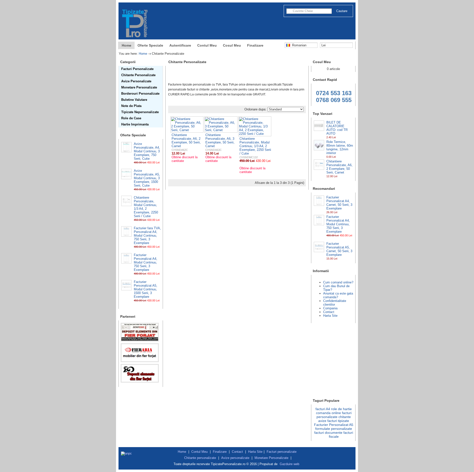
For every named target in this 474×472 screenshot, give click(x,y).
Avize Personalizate (136, 81)
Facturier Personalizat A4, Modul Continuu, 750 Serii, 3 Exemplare (145, 262)
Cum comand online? (338, 282)
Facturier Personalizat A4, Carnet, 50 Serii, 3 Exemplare (339, 202)
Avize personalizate (235, 458)
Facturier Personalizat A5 (333, 425)
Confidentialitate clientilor (334, 302)
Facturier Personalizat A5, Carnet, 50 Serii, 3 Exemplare (339, 249)
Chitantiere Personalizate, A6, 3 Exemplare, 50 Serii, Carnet (220, 140)
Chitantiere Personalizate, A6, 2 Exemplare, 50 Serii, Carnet (339, 166)
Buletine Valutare (134, 100)
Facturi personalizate (281, 452)
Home (126, 45)
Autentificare (180, 45)
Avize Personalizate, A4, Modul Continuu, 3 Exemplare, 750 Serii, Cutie (147, 151)
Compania (330, 308)
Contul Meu (207, 45)
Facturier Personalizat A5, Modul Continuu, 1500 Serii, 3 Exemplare (145, 289)
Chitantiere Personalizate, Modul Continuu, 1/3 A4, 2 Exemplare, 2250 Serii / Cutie (146, 207)
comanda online (328, 413)
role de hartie (341, 409)
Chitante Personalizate (138, 75)
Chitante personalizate (200, 458)
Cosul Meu (232, 45)
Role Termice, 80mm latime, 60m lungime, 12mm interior (339, 147)
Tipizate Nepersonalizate (140, 112)
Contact (328, 312)
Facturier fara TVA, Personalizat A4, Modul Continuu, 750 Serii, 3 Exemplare (147, 235)
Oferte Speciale (150, 45)
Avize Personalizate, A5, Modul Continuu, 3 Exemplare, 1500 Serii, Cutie (147, 178)
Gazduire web (289, 464)
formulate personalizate (333, 429)
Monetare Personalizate (139, 87)
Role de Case (131, 118)
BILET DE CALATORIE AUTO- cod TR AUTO (337, 128)
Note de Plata (131, 106)
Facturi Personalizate (137, 69)
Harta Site (330, 315)
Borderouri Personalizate (140, 93)
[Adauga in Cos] (135, 166)
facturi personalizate (334, 415)
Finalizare (255, 45)
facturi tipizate (338, 421)
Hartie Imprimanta (135, 124)
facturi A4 (323, 409)
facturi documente (328, 433)
